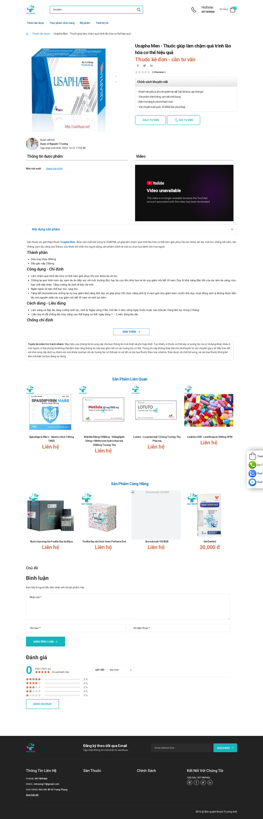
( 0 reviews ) (158, 72)
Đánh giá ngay (42, 704)
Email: (29, 784)
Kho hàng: (32, 789)
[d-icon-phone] (194, 10)
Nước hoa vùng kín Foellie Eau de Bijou (51, 541)
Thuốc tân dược (35, 22)
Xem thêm (129, 331)
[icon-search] (139, 10)
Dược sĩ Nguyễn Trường (54, 143)
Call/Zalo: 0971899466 (198, 777)
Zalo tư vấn (150, 120)
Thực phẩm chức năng (61, 22)
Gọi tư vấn (185, 120)
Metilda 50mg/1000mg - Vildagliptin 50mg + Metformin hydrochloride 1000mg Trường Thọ (104, 440)
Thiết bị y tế (102, 22)
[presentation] (231, 423)
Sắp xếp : (100, 670)
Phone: (30, 778)
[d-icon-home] (27, 33)
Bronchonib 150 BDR (157, 541)
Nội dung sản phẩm (46, 229)
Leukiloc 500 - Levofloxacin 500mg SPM (209, 436)
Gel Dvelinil (210, 541)
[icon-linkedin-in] (151, 66)
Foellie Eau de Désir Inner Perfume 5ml (104, 541)
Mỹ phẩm (85, 22)
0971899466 (208, 12)
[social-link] (189, 782)
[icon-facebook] (137, 66)
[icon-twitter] (144, 66)
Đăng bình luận (43, 641)
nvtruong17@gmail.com (46, 784)
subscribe (223, 748)
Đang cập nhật (54, 168)
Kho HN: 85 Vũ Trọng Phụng (53, 789)
